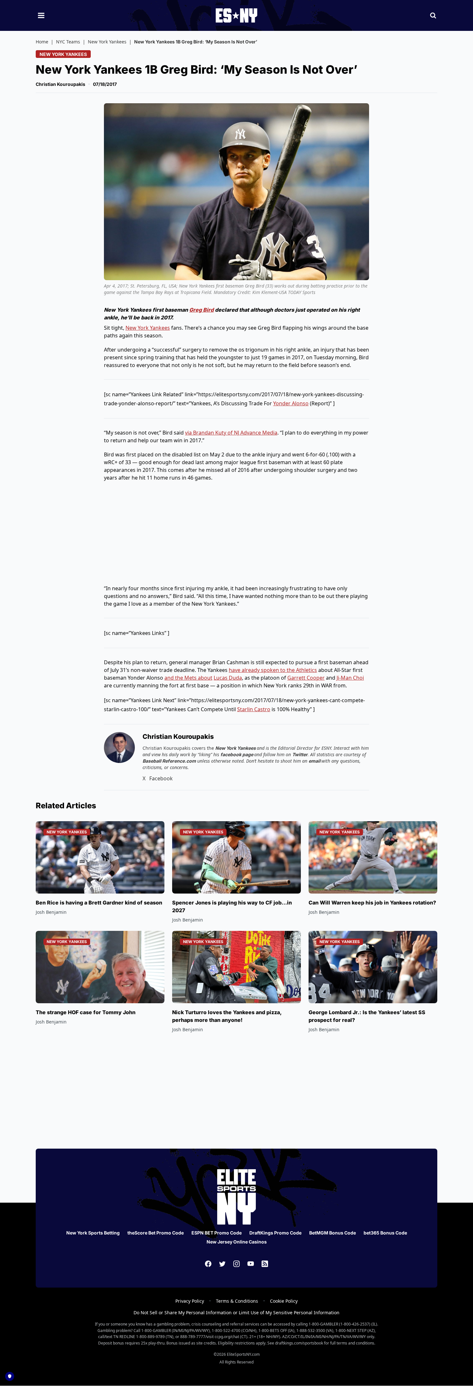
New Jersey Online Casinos (237, 1241)
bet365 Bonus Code (385, 1232)
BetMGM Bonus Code (332, 1232)
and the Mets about (188, 677)
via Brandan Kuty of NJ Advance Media (231, 432)
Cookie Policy (284, 1301)
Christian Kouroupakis (60, 84)
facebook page (236, 754)
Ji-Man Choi (350, 677)
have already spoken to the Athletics (273, 670)
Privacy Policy (189, 1301)
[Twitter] (222, 1264)
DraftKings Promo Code (275, 1232)
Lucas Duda (228, 677)
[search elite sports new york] (433, 15)
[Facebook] (208, 1264)
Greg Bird (201, 310)
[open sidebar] (41, 15)
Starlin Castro (253, 709)
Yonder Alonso (291, 403)
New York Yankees (107, 42)
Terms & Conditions (237, 1301)
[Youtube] (250, 1264)
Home (42, 42)
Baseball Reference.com (169, 761)
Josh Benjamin (51, 912)
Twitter (300, 754)
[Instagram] (236, 1264)
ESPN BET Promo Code (216, 1232)
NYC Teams (68, 42)
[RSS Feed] (265, 1264)
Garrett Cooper (306, 677)
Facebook (161, 778)
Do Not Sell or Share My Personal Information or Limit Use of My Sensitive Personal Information (236, 1312)
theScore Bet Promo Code (155, 1232)
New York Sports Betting (93, 1232)
